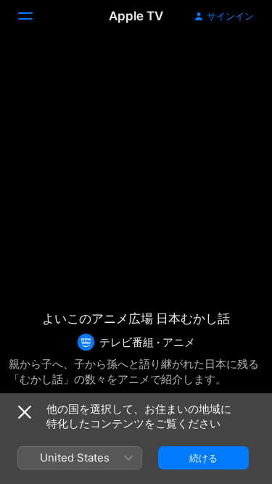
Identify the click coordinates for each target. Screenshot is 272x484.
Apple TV (136, 16)
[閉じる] (24, 412)
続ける (203, 458)
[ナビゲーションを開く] (34, 16)
